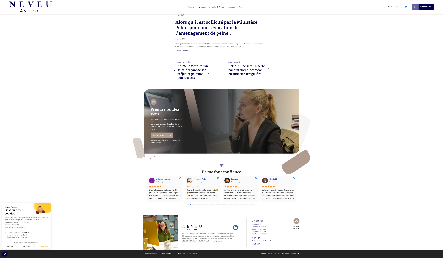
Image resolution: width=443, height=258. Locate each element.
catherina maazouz (163, 179)
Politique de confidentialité (186, 254)
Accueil (191, 7)
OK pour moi (43, 246)
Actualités (165, 18)
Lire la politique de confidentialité (15, 227)
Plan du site (166, 254)
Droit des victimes (259, 231)
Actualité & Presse (216, 7)
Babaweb (295, 254)
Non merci (10, 246)
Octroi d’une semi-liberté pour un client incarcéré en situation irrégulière (246, 70)
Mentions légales (150, 254)
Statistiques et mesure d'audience (17, 237)
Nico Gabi (273, 179)
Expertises (202, 7)
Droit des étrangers (260, 234)
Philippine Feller (199, 179)
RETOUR (180, 15)
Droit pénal (256, 224)
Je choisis (26, 246)
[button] (5, 254)
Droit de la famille (259, 226)
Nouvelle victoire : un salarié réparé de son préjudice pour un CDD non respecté (193, 72)
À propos (231, 7)
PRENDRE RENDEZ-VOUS (162, 135)
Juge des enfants (259, 229)
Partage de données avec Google (17, 235)
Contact (241, 7)
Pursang (234, 179)
